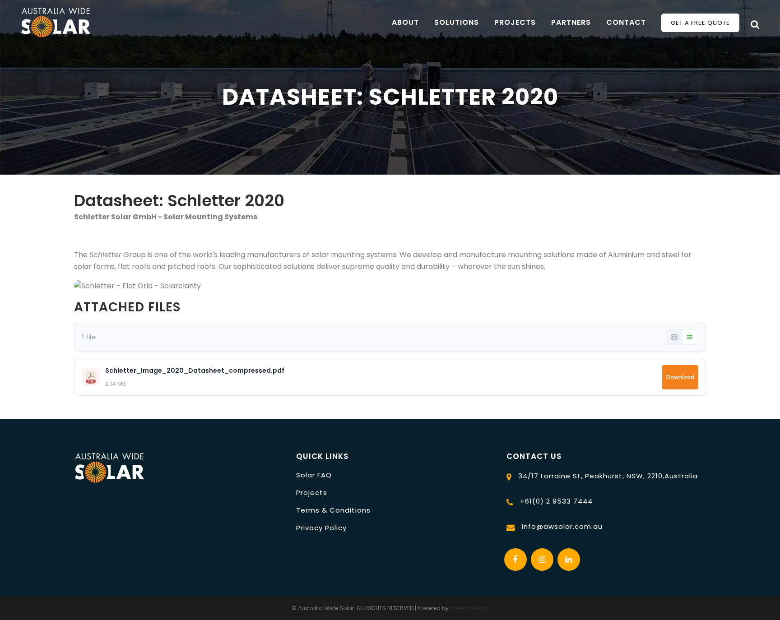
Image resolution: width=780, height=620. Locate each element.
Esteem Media (469, 608)
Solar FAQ (314, 475)
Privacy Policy (321, 527)
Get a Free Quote (700, 23)
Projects (311, 492)
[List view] (689, 337)
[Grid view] (674, 337)
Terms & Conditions (333, 510)
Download (680, 377)
